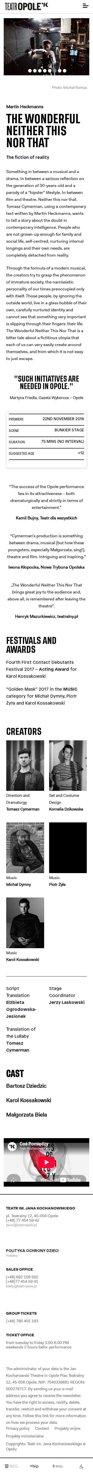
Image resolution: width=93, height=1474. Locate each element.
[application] (46, 1162)
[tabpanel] (46, 46)
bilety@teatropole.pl (21, 1286)
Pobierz (12, 1255)
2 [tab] (35, 71)
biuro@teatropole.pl (21, 1225)
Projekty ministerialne (25, 1436)
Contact (42, 1428)
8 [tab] (64, 71)
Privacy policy (18, 1428)
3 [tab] (40, 71)
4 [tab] (45, 71)
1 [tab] (30, 71)
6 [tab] (55, 71)
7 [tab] (60, 71)
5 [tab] (50, 71)
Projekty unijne (67, 1428)
